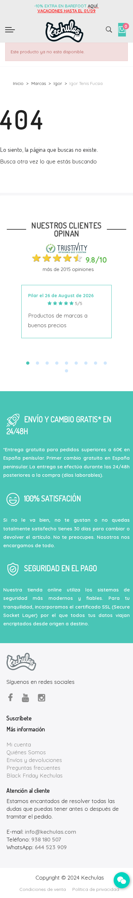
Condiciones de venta (42, 889)
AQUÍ (93, 5)
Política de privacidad (95, 889)
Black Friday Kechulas (34, 775)
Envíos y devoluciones (34, 760)
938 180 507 (46, 839)
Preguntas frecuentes (33, 767)
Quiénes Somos (26, 752)
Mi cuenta (18, 744)
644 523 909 (51, 847)
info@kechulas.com (50, 831)
